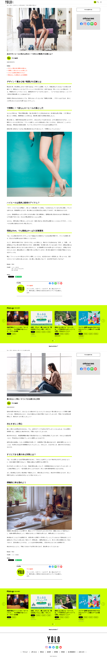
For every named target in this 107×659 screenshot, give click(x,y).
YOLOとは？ (25, 652)
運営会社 (42, 652)
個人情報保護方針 (72, 652)
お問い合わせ (34, 652)
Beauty (96, 333)
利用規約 (63, 652)
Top (7, 5)
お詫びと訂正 (81, 652)
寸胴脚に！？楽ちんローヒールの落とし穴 (17, 70)
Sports (13, 333)
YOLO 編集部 (30, 285)
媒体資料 (49, 652)
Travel (48, 331)
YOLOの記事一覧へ (88, 9)
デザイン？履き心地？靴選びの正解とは (17, 68)
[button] (3, 320)
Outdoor (38, 331)
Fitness (61, 333)
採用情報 (56, 652)
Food (33, 334)
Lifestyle (81, 336)
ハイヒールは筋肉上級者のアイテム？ (16, 72)
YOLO (11, 5)
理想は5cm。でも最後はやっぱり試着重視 (17, 74)
